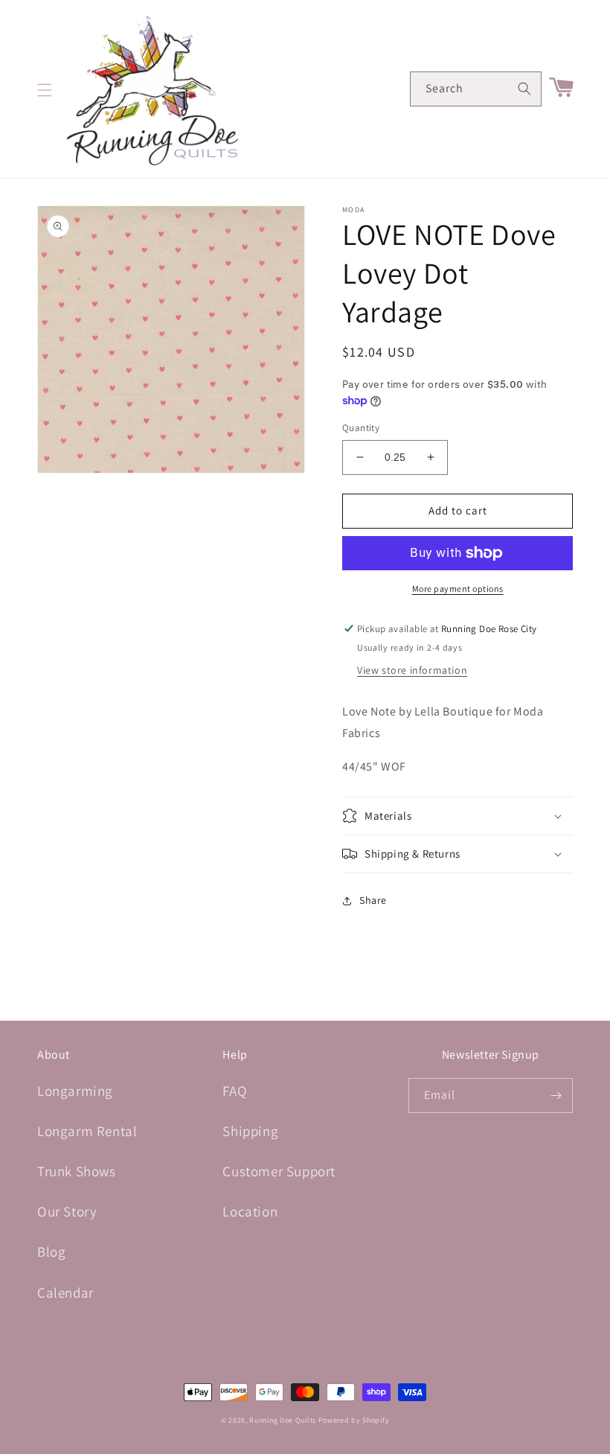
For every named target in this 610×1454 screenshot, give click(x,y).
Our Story (67, 1211)
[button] (44, 90)
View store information (412, 670)
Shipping (250, 1131)
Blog (51, 1251)
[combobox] (476, 89)
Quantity (360, 427)
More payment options (458, 588)
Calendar (65, 1292)
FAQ (234, 1091)
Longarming (75, 1091)
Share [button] (373, 900)
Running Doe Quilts (282, 1420)
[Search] (524, 88)
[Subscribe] (555, 1095)
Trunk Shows (76, 1171)
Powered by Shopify (354, 1420)
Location (249, 1211)
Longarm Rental (87, 1131)
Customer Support (279, 1171)
